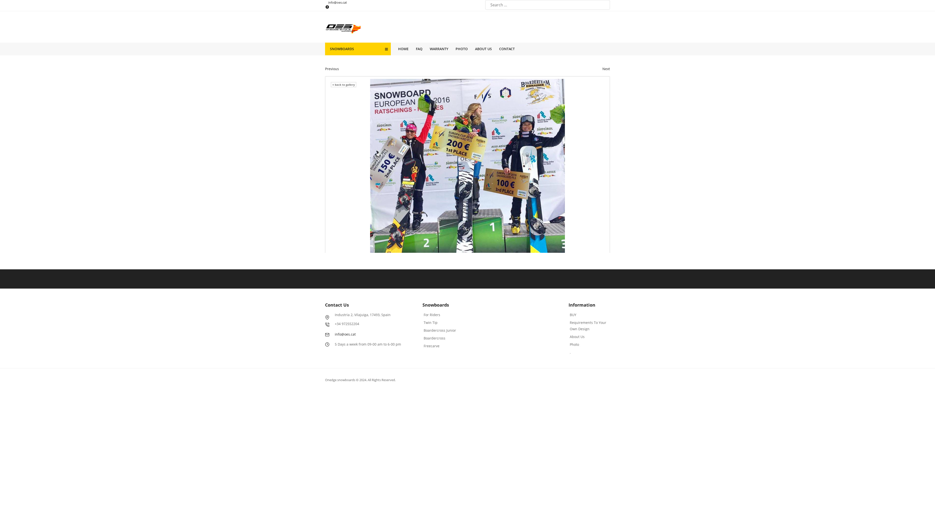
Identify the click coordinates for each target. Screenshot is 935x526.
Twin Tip (431, 322)
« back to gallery (343, 84)
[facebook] (330, 7)
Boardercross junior (440, 330)
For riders (432, 314)
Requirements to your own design (588, 325)
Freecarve (431, 346)
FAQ (419, 49)
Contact (507, 49)
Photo (462, 49)
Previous (332, 68)
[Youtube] (336, 7)
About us (483, 49)
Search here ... (605, 5)
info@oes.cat (337, 2)
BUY (573, 314)
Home (403, 49)
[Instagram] (342, 7)
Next (606, 68)
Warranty (439, 49)
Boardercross (434, 338)
